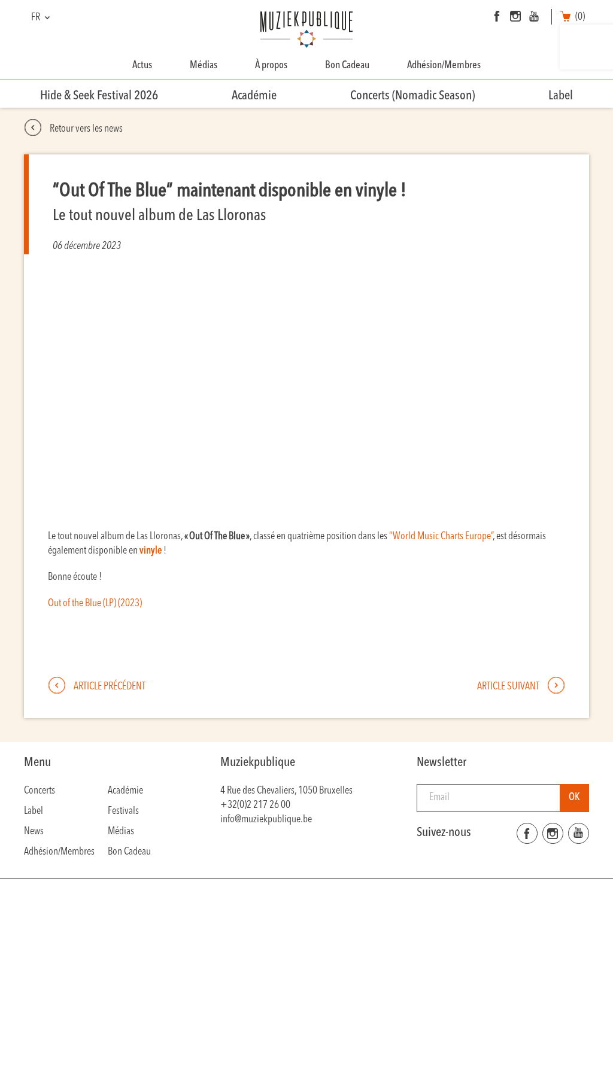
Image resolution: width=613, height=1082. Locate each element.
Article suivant (509, 687)
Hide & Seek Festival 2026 (99, 96)
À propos (271, 65)
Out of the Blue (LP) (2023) (95, 603)
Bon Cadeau (347, 65)
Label (560, 96)
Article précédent (108, 687)
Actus (142, 65)
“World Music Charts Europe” (441, 536)
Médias (203, 65)
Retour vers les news (85, 129)
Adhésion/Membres (444, 65)
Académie (254, 96)
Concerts (39, 791)
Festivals (123, 811)
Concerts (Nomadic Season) (412, 96)
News (34, 831)
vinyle (150, 551)
